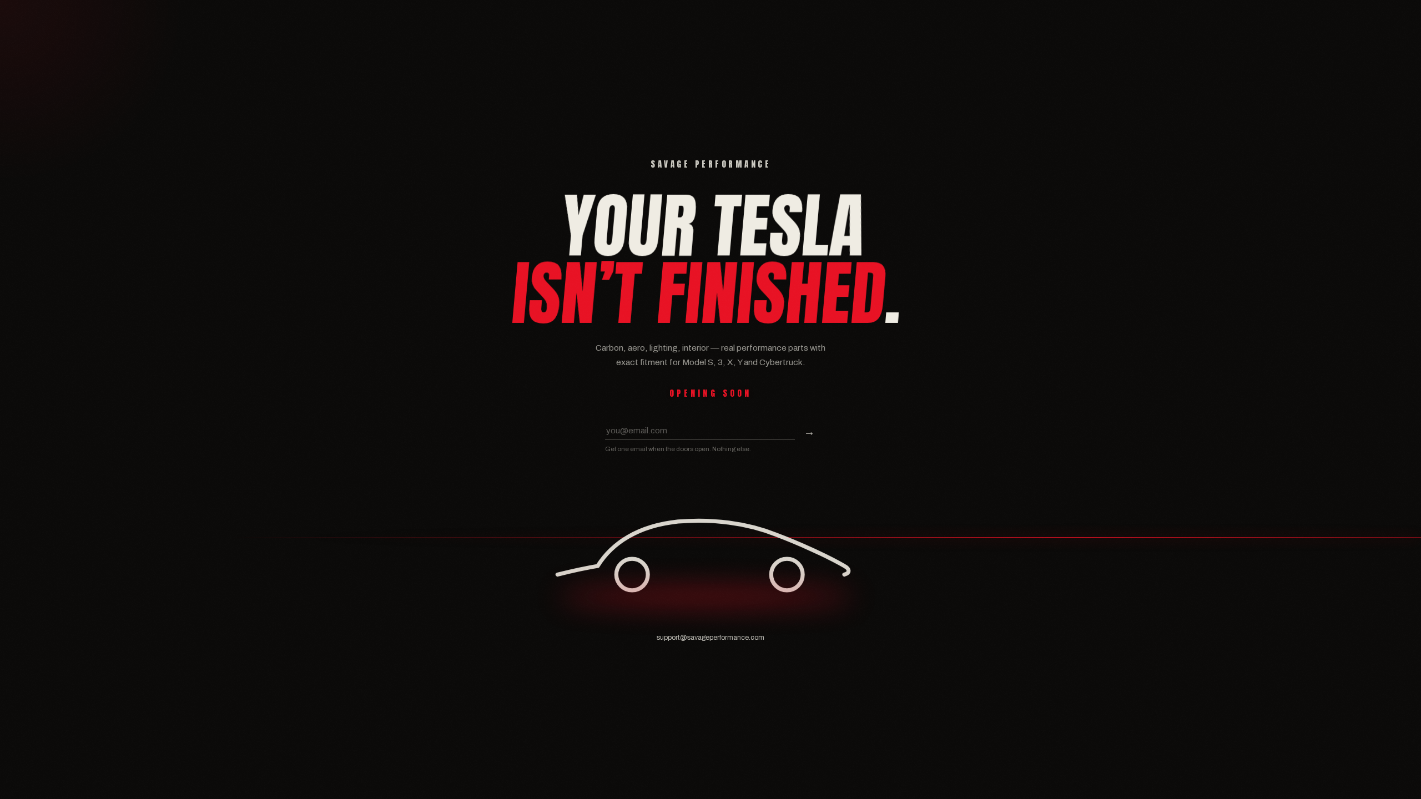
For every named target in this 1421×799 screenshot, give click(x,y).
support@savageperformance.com (710, 637)
